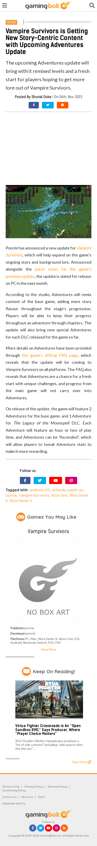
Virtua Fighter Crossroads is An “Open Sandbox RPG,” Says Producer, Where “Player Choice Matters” (48, 730)
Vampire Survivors (34, 495)
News (11, 22)
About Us (27, 797)
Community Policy (14, 790)
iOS (47, 490)
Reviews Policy (57, 786)
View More (48, 649)
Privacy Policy (34, 786)
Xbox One (59, 495)
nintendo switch (65, 490)
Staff (41, 797)
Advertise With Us (13, 803)
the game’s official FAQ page (50, 355)
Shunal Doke (41, 97)
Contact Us (9, 797)
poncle (11, 495)
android (36, 490)
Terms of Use (11, 786)
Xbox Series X (20, 500)
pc (81, 490)
